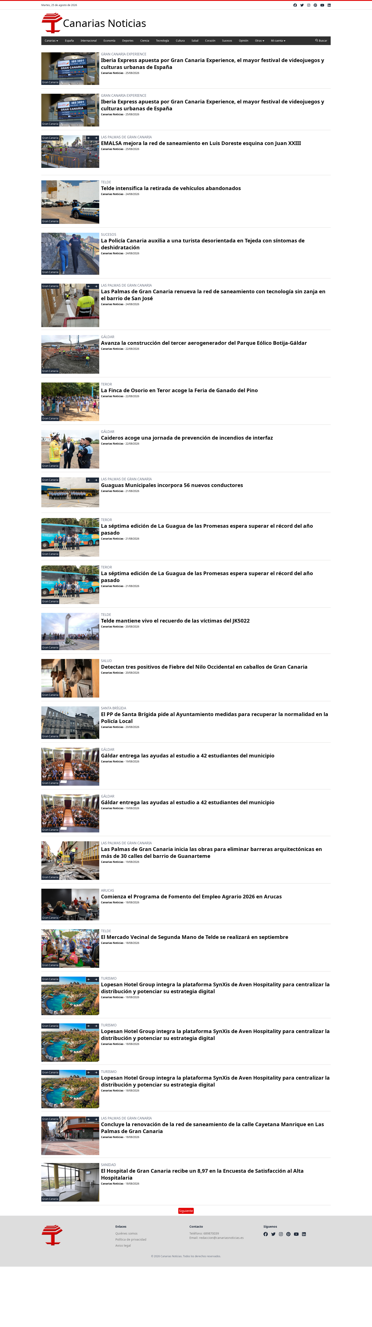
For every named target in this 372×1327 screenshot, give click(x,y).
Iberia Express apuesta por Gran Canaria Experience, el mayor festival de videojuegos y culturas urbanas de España (212, 63)
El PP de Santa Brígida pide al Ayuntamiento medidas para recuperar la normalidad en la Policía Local (214, 717)
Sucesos (227, 40)
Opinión (243, 40)
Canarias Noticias (112, 73)
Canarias (50, 40)
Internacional (89, 40)
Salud (195, 40)
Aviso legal (123, 1245)
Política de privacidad (130, 1239)
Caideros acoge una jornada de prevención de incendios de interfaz (187, 437)
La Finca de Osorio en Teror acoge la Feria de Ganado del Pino (179, 390)
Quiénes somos (126, 1233)
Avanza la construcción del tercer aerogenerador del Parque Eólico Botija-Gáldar (204, 342)
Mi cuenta (277, 40)
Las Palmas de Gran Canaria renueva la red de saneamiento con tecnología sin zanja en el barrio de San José (213, 295)
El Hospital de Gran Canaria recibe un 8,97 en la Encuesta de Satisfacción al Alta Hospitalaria (202, 1174)
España (69, 40)
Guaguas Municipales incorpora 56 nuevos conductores (172, 485)
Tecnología (162, 40)
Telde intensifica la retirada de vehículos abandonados (171, 188)
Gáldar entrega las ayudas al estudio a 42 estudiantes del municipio (187, 755)
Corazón (210, 40)
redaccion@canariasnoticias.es (221, 1238)
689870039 (211, 1233)
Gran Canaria (50, 82)
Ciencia (144, 40)
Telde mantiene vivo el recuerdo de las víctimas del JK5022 (175, 620)
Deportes (127, 40)
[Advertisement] (129, 1297)
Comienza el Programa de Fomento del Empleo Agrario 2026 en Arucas (191, 896)
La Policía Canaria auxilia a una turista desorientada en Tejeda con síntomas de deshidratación (203, 244)
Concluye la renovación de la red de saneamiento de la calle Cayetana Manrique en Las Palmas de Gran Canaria (212, 1128)
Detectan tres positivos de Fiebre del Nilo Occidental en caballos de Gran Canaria (204, 666)
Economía (109, 40)
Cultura (180, 40)
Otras (258, 40)
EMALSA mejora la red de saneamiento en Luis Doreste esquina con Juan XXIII (201, 143)
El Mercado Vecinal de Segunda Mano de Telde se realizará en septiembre (194, 936)
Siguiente (186, 1211)
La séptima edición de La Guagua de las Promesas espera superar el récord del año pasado (207, 529)
